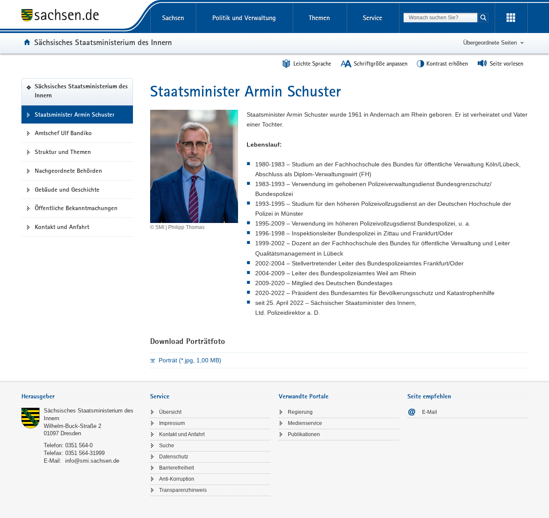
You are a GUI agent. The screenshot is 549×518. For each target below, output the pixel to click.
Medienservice (305, 423)
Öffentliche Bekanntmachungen (76, 208)
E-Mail (429, 412)
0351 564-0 (79, 445)
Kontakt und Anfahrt (62, 227)
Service (372, 18)
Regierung (300, 412)
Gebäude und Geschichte (67, 189)
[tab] (81, 397)
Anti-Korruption (176, 479)
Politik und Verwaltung (244, 18)
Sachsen (173, 18)
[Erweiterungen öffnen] (511, 18)
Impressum (172, 423)
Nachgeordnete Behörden (68, 171)
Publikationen (304, 434)
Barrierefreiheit (176, 468)
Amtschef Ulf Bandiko (63, 133)
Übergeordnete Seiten (490, 42)
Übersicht (170, 412)
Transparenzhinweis (183, 490)
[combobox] (440, 17)
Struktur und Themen (63, 152)
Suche (166, 446)
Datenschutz (173, 457)
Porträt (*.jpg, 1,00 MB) (190, 360)
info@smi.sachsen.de (92, 461)
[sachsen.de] (81, 16)
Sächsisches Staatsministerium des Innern (103, 42)
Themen (319, 18)
